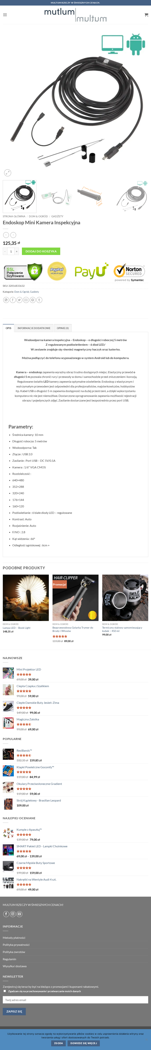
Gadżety (57, 216)
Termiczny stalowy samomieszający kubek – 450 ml (122, 629)
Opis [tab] (8, 328)
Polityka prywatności (16, 944)
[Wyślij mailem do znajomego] (26, 300)
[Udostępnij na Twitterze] (19, 300)
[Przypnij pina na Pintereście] (33, 300)
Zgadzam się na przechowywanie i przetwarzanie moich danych (44, 991)
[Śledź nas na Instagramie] (13, 914)
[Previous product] (13, 235)
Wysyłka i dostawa (15, 966)
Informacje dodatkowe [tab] (34, 328)
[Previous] (10, 104)
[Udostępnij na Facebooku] (13, 300)
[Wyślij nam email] (19, 914)
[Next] (140, 104)
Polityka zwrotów (14, 952)
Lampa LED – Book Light (16, 627)
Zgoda (58, 1043)
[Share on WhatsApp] (6, 300)
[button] (5, 14)
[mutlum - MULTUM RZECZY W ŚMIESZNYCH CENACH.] (75, 15)
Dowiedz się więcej (84, 1043)
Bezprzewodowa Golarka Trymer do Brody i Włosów (72, 629)
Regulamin (9, 959)
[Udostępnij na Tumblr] (39, 300)
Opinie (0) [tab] (63, 328)
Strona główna (14, 216)
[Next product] (6, 235)
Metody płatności (14, 937)
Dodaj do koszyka (41, 251)
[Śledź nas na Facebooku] (6, 914)
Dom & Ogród (38, 216)
